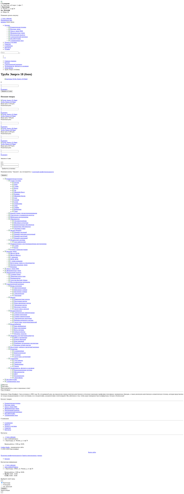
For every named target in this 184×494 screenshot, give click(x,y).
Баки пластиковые (20, 328)
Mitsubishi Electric (19, 196)
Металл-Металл (15, 255)
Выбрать (4, 488)
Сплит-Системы (15, 180)
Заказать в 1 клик (7, 91)
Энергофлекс (18, 377)
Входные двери (11, 251)
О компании (9, 46)
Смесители (17, 362)
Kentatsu (17, 194)
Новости (7, 424)
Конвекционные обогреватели (24, 224)
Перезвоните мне (6, 20)
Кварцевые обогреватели (22, 226)
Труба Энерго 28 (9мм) (8, 130)
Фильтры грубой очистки (22, 345)
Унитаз (16, 366)
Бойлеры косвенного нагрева (23, 320)
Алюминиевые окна (13, 381)
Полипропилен (19, 376)
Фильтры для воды (20, 333)
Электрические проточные (23, 318)
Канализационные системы (23, 370)
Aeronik (16, 200)
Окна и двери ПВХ (12, 268)
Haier (16, 184)
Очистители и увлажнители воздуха (22, 215)
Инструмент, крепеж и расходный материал (24, 347)
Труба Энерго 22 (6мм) (8, 116)
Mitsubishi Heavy (19, 192)
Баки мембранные (20, 326)
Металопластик (19, 372)
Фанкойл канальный (21, 238)
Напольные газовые (20, 290)
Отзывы (7, 49)
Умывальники (18, 364)
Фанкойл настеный (20, 232)
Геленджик (6, 484)
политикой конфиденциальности (43, 172)
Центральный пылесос (13, 272)
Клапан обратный (20, 339)
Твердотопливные (20, 288)
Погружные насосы (20, 301)
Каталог (7, 25)
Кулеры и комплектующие (19, 249)
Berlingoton (17, 209)
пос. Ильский (7, 486)
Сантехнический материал (15, 284)
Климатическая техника (14, 179)
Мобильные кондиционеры (19, 217)
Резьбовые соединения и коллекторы (26, 343)
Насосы (12, 297)
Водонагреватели (16, 311)
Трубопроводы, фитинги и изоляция (22, 368)
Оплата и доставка (11, 42)
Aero (15, 198)
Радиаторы (13, 349)
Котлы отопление (16, 286)
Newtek (16, 182)
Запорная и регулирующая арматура (22, 335)
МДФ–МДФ (14, 259)
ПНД (16, 374)
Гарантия (8, 44)
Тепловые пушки (19, 228)
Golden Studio (5, 447)
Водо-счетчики (19, 330)
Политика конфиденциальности (11, 455)
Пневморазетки (15, 278)
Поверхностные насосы (22, 299)
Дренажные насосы (20, 305)
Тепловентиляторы (20, 221)
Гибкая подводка (19, 332)
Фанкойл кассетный (20, 236)
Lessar (16, 202)
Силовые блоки (15, 274)
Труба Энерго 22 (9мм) (8, 144)
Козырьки (13, 267)
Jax (15, 190)
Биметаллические (20, 353)
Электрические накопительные (24, 312)
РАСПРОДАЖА (11, 379)
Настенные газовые (20, 291)
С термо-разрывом (16, 261)
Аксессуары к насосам (21, 309)
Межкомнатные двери (13, 270)
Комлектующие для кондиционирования (23, 213)
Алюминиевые (19, 351)
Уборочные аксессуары (17, 276)
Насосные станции (20, 307)
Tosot (16, 211)
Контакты (8, 47)
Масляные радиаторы (21, 223)
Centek (16, 186)
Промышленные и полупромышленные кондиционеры (28, 244)
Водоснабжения (15, 324)
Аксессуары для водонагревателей (25, 322)
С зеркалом (14, 257)
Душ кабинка (18, 360)
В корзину (4, 89)
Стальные (17, 355)
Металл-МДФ (14, 253)
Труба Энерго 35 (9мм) (8, 102)
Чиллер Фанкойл (15, 230)
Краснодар (6, 483)
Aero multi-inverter (20, 242)
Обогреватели (15, 219)
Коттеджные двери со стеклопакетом (22, 263)
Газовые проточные (20, 314)
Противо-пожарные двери (19, 265)
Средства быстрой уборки (18, 280)
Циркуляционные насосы (22, 303)
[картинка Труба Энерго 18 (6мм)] (16, 79)
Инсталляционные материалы (20, 282)
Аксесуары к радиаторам (22, 356)
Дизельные (17, 295)
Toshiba (16, 207)
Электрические (19, 293)
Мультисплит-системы (17, 240)
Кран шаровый (19, 341)
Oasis (16, 205)
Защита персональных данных (32, 455)
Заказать (4, 175)
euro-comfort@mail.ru (11, 467)
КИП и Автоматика (20, 337)
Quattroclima (18, 203)
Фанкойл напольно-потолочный (24, 234)
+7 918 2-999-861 (6, 18)
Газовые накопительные (22, 316)
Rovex (16, 188)
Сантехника (14, 358)
